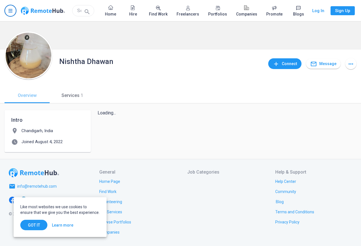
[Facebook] (12, 199)
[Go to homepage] (43, 10)
